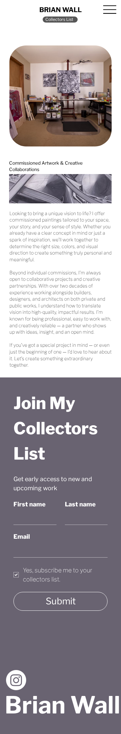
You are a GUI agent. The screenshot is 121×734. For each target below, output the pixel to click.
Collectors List (59, 19)
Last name (80, 504)
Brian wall (60, 10)
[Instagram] (16, 680)
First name (29, 504)
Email (21, 536)
